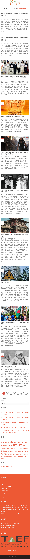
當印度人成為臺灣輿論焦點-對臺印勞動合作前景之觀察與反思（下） (15, 413)
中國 (8, 445)
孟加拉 (16, 448)
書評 (11, 454)
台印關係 (24, 445)
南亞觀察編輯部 (22, 8)
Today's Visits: (5, 482)
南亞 (15, 445)
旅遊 (8, 454)
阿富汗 (23, 456)
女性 (12, 448)
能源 (6, 456)
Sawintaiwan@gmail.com (14, 513)
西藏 (12, 456)
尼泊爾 (21, 449)
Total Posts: (4, 495)
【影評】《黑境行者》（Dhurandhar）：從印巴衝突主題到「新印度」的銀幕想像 (15, 431)
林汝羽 (17, 454)
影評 (6, 451)
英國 (8, 456)
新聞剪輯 (4, 454)
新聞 (26, 451)
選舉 (19, 456)
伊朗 (11, 445)
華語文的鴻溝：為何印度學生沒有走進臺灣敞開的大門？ (14, 423)
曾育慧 (14, 454)
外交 (9, 448)
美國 (4, 456)
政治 (13, 451)
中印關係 (5, 445)
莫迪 (10, 456)
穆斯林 (25, 454)
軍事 (17, 456)
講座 (15, 456)
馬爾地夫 (3, 458)
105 (22, 393)
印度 (19, 445)
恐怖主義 (10, 451)
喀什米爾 (6, 448)
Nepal (15, 442)
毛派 (20, 454)
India (11, 442)
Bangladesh (5, 442)
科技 (22, 454)
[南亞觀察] (15, 3)
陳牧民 (26, 456)
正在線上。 (8, 466)
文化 (16, 451)
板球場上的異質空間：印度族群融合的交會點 (14, 427)
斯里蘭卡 (21, 451)
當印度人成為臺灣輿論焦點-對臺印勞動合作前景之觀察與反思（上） (15, 418)
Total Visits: (4, 490)
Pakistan (19, 442)
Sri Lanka (24, 442)
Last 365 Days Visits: (6, 486)
